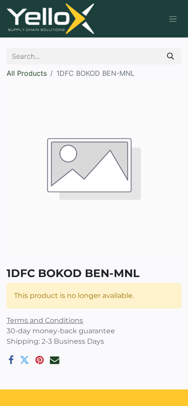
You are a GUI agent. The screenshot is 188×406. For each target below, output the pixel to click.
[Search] (170, 56)
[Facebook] (11, 360)
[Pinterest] (39, 360)
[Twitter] (24, 360)
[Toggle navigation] (172, 19)
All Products (27, 73)
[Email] (54, 360)
